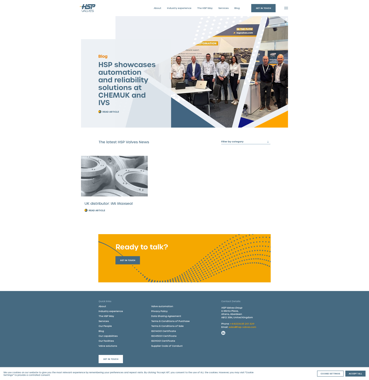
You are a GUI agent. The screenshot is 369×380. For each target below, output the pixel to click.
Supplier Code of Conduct (167, 345)
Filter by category (232, 141)
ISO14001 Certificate (163, 331)
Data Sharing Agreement (166, 316)
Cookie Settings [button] (330, 373)
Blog (237, 8)
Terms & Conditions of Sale (167, 326)
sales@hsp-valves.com (242, 327)
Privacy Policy (159, 311)
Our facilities (106, 340)
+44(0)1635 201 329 (242, 323)
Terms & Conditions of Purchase (170, 321)
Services (223, 8)
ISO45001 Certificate (164, 335)
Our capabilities (108, 335)
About (157, 8)
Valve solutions (108, 345)
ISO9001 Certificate (163, 340)
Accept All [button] (355, 373)
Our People (105, 326)
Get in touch (263, 8)
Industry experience (179, 8)
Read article (110, 111)
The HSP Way (205, 8)
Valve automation (162, 306)
